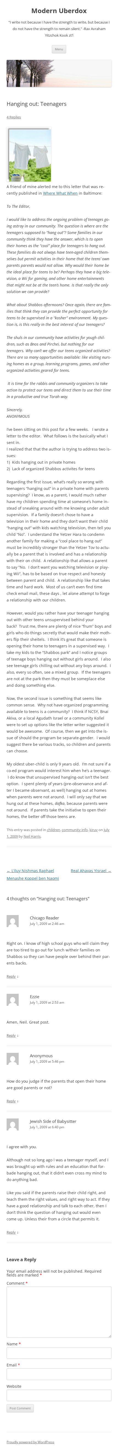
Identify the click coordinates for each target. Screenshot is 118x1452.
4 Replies (14, 117)
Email (13, 1365)
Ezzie (34, 996)
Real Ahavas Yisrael (91, 870)
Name (14, 1343)
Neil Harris (32, 836)
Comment (17, 1283)
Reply (11, 976)
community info (75, 829)
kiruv (93, 829)
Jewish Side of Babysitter (53, 1121)
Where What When (60, 193)
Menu (59, 49)
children (53, 829)
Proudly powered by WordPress (30, 1442)
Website (14, 1386)
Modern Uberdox (59, 11)
